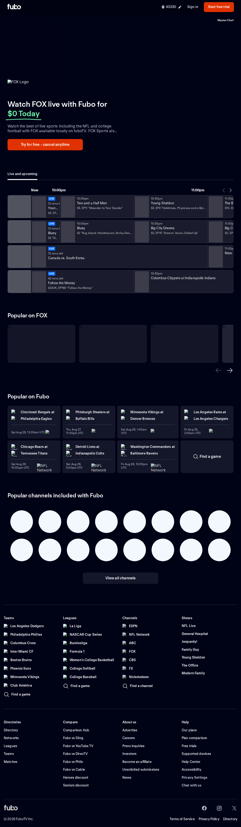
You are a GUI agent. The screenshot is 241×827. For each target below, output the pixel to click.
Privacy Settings (194, 777)
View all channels (120, 578)
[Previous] (224, 190)
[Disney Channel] (19, 231)
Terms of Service (182, 819)
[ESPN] (19, 256)
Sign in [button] (192, 7)
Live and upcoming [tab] (22, 174)
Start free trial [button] (219, 7)
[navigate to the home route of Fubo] (14, 7)
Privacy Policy (209, 819)
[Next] (230, 190)
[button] (218, 370)
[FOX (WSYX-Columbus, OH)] (19, 206)
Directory (230, 819)
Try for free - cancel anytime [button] (45, 144)
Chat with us (191, 785)
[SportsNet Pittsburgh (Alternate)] (19, 281)
